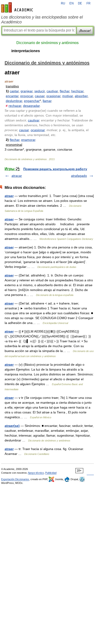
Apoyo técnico (36, 472)
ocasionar (53, 96)
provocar (26, 96)
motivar (67, 96)
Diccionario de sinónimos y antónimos (47, 43)
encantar (12, 96)
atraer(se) (12, 426)
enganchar (32, 101)
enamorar (28, 140)
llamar (47, 101)
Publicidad (50, 472)
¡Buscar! (85, 30)
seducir (39, 91)
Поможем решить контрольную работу (55, 169)
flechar (64, 91)
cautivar (52, 91)
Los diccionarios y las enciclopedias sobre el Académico (42, 19)
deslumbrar (14, 101)
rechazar (15, 106)
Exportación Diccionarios (15, 479)
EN (71, 3)
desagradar (31, 106)
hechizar (77, 91)
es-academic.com (17, 7)
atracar (17, 176)
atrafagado (79, 176)
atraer (9, 196)
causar (40, 96)
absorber (81, 96)
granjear (27, 91)
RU (63, 3)
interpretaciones (25, 51)
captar (14, 91)
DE (80, 3)
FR (88, 3)
